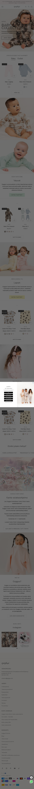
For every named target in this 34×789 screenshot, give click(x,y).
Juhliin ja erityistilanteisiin (8, 398)
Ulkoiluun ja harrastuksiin (8, 396)
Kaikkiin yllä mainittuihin (8, 400)
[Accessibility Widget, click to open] (31, 777)
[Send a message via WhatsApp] (31, 781)
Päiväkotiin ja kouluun (8, 394)
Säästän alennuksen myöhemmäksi (8, 402)
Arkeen (8, 392)
